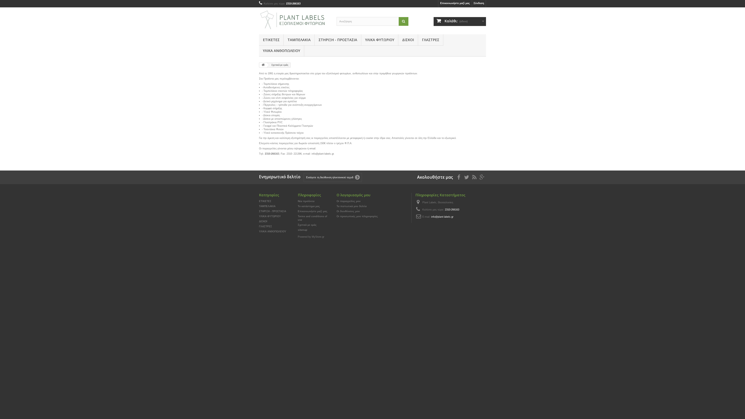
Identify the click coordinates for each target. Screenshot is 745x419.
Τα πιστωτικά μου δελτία (352, 206)
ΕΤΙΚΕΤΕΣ (271, 39)
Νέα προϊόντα (306, 201)
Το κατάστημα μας (309, 206)
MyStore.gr (318, 236)
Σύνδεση (479, 3)
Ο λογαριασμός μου (353, 195)
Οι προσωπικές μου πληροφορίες (357, 216)
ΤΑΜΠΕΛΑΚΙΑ (299, 39)
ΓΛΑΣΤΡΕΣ (430, 39)
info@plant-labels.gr (442, 216)
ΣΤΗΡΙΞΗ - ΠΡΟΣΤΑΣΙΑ (338, 39)
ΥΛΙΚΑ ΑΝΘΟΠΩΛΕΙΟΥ (281, 50)
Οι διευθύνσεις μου (348, 211)
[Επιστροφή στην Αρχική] (263, 65)
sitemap (302, 230)
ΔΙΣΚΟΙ (408, 39)
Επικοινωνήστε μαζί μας (455, 3)
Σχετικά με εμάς (307, 224)
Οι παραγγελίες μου (349, 201)
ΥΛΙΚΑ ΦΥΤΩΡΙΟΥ (379, 39)
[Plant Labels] (295, 19)
